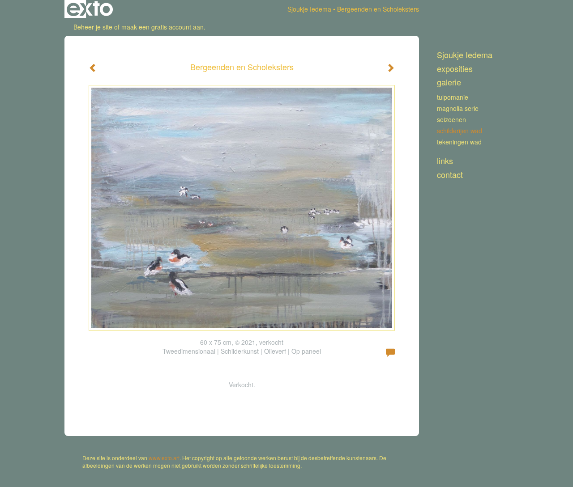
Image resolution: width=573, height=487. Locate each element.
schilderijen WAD (459, 130)
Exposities (455, 68)
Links (445, 160)
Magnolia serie (458, 108)
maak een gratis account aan (162, 26)
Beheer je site (92, 26)
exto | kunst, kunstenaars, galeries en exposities (89, 9)
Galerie (449, 82)
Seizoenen (451, 119)
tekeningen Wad (459, 141)
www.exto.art (164, 458)
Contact (450, 174)
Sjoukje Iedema (309, 8)
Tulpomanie (452, 97)
